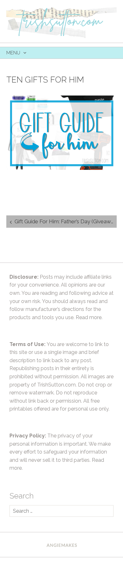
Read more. (89, 317)
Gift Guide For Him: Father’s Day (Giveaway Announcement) (66, 221)
